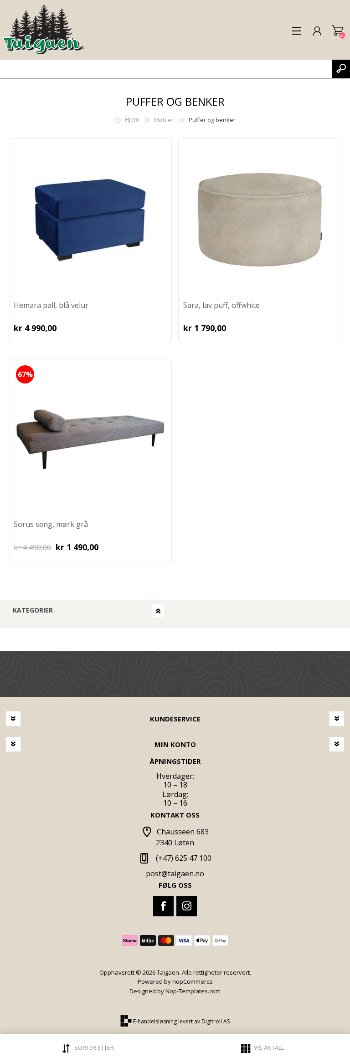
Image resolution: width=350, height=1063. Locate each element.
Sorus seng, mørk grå (51, 524)
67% (25, 374)
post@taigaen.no (175, 874)
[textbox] (166, 69)
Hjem (132, 120)
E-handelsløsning (155, 1022)
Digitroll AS (215, 1022)
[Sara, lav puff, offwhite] (259, 219)
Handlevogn (337, 31)
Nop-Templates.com (193, 991)
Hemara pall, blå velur (51, 305)
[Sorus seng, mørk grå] (90, 439)
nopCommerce (192, 981)
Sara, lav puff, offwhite (221, 305)
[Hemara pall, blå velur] (90, 219)
